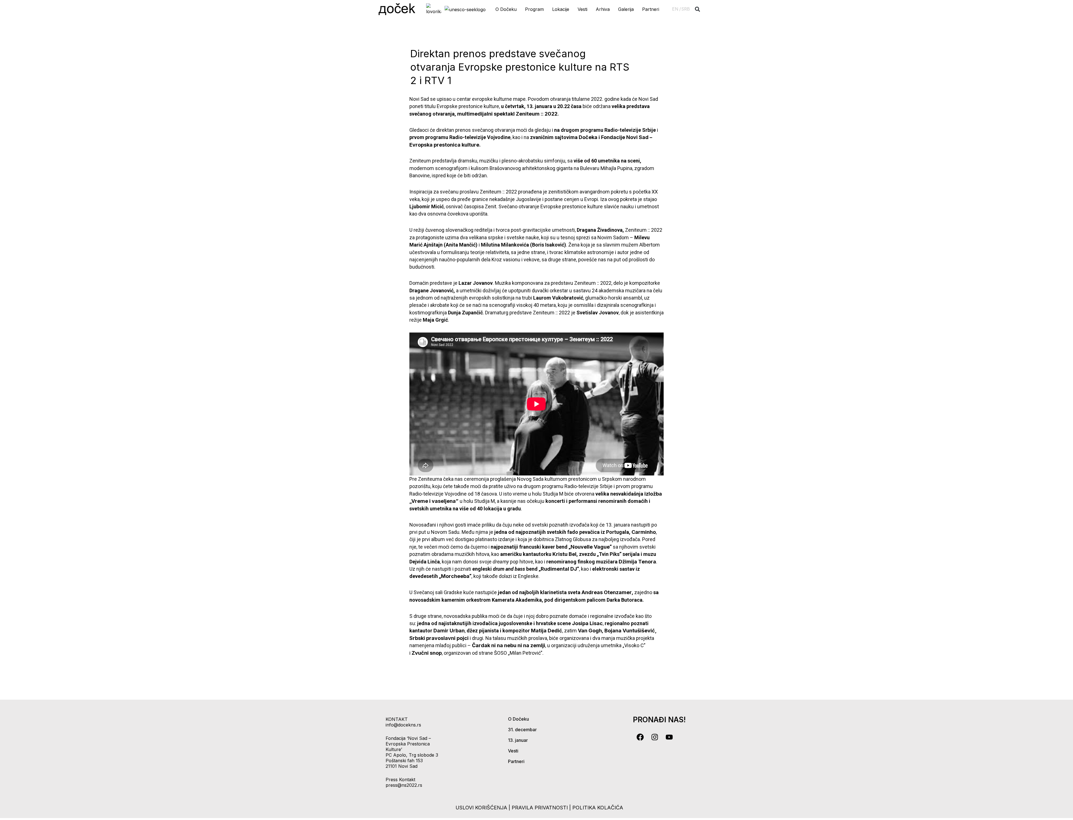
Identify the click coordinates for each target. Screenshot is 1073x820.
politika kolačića (597, 808)
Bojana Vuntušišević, (630, 630)
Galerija (626, 9)
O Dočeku (506, 9)
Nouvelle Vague (590, 547)
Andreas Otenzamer (606, 592)
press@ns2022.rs (404, 785)
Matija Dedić (546, 630)
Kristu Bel (564, 554)
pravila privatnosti (540, 808)
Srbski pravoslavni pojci (439, 638)
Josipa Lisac (587, 623)
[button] (697, 9)
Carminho (644, 532)
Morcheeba (455, 576)
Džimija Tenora (637, 562)
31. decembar (522, 729)
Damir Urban (449, 630)
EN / (676, 9)
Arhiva (603, 9)
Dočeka (588, 137)
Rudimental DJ (559, 569)
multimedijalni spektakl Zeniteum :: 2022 (507, 114)
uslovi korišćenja (481, 808)
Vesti (582, 9)
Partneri (650, 9)
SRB (686, 9)
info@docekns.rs (403, 725)
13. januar (518, 740)
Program (534, 9)
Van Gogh (590, 630)
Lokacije (560, 9)
